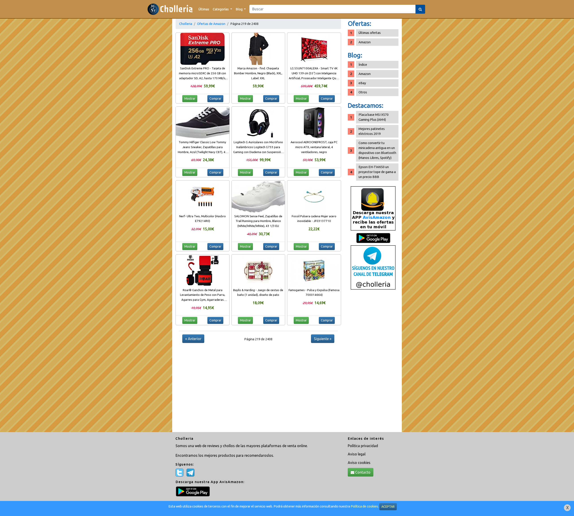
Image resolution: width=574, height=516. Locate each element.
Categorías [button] (221, 9)
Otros (363, 92)
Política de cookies (364, 506)
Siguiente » (322, 339)
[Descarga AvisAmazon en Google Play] (373, 208)
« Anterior (193, 339)
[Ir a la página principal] (170, 9)
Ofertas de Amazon (211, 24)
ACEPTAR (388, 506)
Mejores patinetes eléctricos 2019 (372, 131)
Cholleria (185, 24)
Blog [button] (239, 9)
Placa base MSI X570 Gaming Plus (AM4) (374, 117)
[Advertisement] (373, 362)
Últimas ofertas (370, 33)
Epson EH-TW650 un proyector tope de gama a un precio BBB (377, 172)
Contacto (362, 472)
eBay (362, 83)
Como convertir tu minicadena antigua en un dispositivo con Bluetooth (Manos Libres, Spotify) (377, 150)
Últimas (203, 9)
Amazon (365, 42)
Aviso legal (356, 454)
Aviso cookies (359, 463)
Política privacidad (363, 446)
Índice (363, 64)
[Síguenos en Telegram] (373, 267)
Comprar (215, 98)
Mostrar (189, 98)
